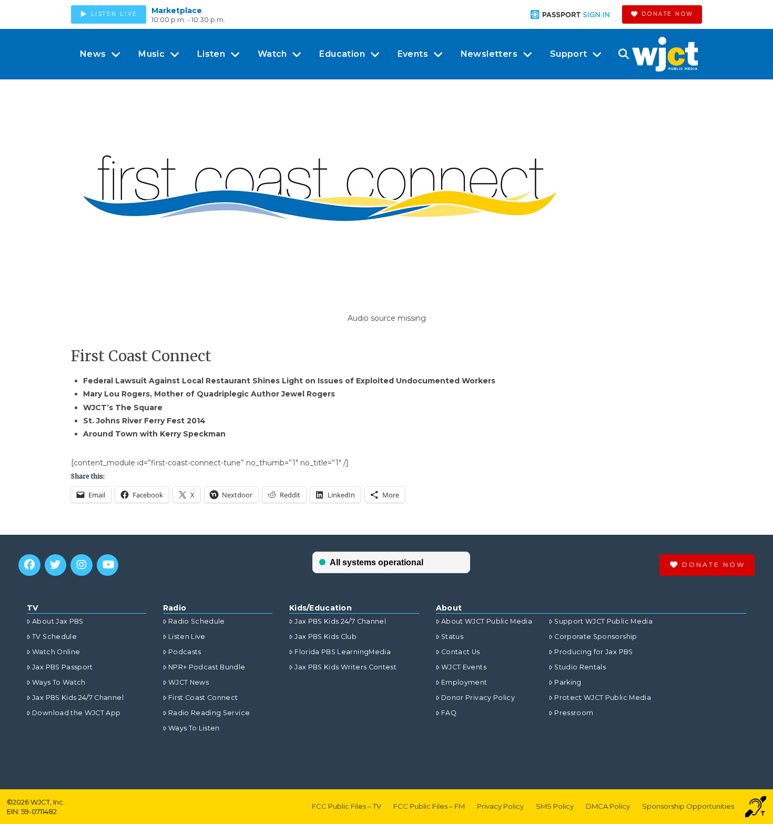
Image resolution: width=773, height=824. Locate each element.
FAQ (448, 713)
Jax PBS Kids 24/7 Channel (78, 697)
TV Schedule (54, 636)
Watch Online (56, 652)
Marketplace (176, 10)
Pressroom (573, 713)
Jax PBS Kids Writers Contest (345, 667)
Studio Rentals (580, 667)
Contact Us (460, 652)
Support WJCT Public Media (603, 621)
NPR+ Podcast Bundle (207, 667)
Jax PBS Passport (62, 667)
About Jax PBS (58, 621)
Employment (464, 682)
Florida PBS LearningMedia (342, 652)
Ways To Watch (59, 682)
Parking (567, 682)
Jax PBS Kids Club (325, 636)
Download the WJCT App (76, 713)
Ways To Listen (194, 728)
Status (452, 636)
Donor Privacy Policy (478, 697)
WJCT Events (463, 667)
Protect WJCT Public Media (602, 697)
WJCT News (188, 682)
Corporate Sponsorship (595, 636)
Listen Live (187, 636)
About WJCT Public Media (486, 621)
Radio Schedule (196, 621)
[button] (623, 54)
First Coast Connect (203, 697)
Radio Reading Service (209, 713)
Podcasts (184, 652)
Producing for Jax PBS (593, 652)
